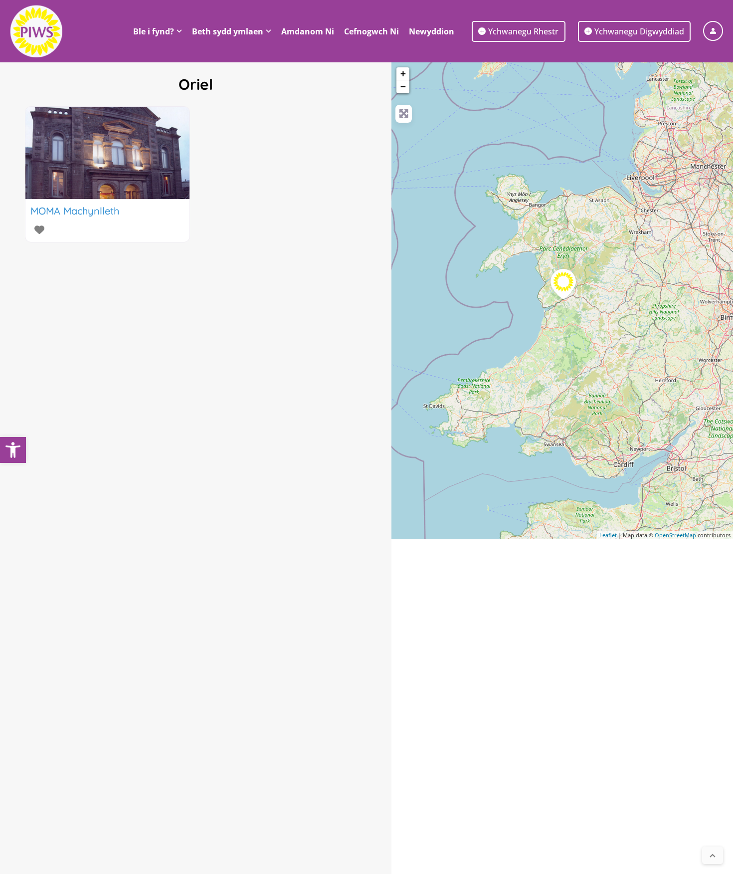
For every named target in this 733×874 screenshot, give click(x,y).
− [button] (403, 86)
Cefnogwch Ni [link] (371, 31)
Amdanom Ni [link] (307, 31)
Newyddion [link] (431, 31)
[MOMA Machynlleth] (563, 284)
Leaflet (608, 535)
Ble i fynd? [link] (153, 31)
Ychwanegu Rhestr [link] (523, 31)
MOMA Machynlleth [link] (74, 211)
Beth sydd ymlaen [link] (227, 31)
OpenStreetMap (675, 535)
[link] (13, 450)
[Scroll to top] (712, 855)
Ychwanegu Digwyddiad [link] (639, 31)
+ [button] (403, 73)
